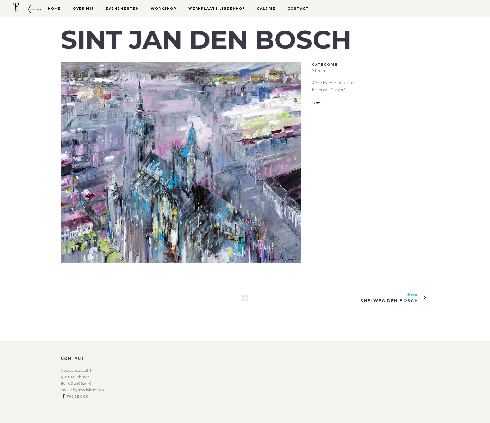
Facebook (78, 397)
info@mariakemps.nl (87, 390)
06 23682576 (79, 383)
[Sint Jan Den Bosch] (181, 267)
